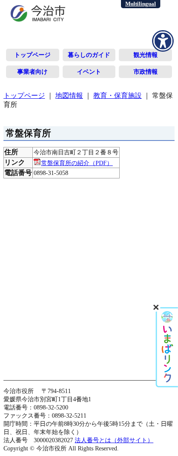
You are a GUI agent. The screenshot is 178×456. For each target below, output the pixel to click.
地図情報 (69, 95)
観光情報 (146, 54)
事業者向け (32, 71)
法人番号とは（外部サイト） (114, 440)
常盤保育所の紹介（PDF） (77, 162)
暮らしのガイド (89, 54)
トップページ (32, 54)
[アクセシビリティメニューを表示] (163, 41)
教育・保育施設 (117, 95)
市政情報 (146, 71)
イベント (89, 71)
